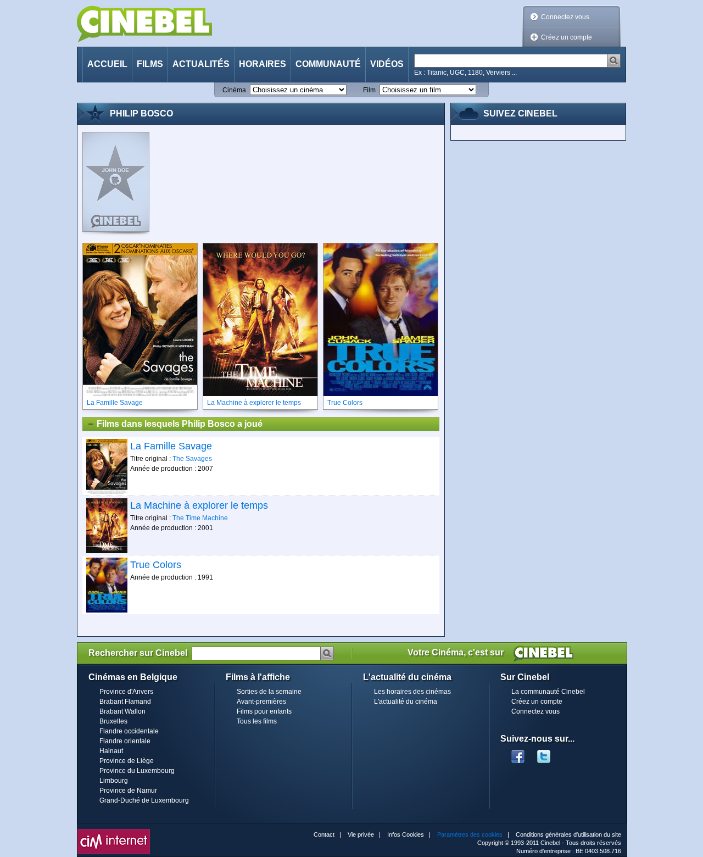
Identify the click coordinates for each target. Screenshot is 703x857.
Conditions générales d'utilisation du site (568, 834)
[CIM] (113, 831)
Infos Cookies (405, 834)
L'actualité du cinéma (405, 701)
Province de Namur (128, 790)
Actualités (201, 64)
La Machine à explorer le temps (199, 505)
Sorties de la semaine (269, 691)
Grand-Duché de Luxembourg (144, 800)
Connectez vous (565, 17)
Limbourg (113, 780)
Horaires (262, 64)
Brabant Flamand (125, 701)
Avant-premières (261, 701)
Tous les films (257, 721)
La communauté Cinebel (548, 691)
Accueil (107, 64)
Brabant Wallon (122, 711)
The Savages (192, 459)
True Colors (155, 564)
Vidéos (387, 64)
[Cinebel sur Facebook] (517, 753)
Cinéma (234, 90)
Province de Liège (126, 761)
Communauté (328, 64)
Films (150, 64)
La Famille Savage (171, 446)
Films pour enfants (264, 711)
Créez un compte (566, 37)
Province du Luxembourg (137, 771)
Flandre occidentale (129, 731)
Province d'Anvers (126, 691)
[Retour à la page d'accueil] (144, 23)
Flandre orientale (124, 741)
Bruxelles (113, 721)
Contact (324, 834)
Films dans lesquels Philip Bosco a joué (180, 424)
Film (369, 90)
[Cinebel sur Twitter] (549, 753)
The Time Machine (200, 518)
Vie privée (361, 834)
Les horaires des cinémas (412, 691)
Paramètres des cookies (470, 834)
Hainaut (111, 751)
